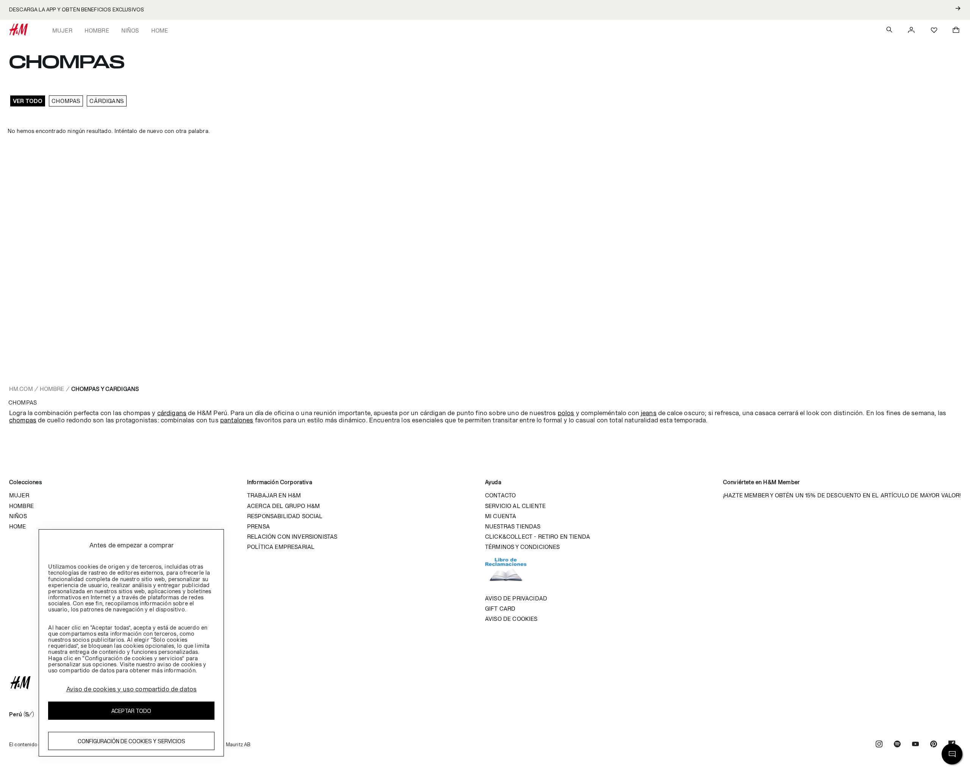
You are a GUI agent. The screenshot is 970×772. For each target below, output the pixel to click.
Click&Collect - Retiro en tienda (537, 536)
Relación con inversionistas (292, 536)
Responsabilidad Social (285, 516)
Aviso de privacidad (516, 598)
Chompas (66, 101)
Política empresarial (280, 547)
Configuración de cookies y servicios (131, 741)
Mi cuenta (500, 516)
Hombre (96, 30)
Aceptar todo (131, 711)
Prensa (258, 526)
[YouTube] (915, 744)
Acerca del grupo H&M (283, 506)
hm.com (21, 389)
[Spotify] (897, 744)
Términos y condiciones (522, 547)
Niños (130, 30)
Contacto (500, 495)
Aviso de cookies (511, 619)
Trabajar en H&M (274, 495)
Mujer (62, 30)
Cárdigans (106, 101)
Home (159, 30)
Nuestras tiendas (513, 526)
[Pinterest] (934, 744)
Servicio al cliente (515, 506)
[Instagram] (879, 744)
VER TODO (27, 101)
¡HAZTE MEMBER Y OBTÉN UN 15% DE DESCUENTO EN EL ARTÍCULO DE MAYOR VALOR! (842, 495)
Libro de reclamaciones (513, 573)
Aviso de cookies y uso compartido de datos (131, 689)
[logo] (485, 682)
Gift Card (500, 608)
